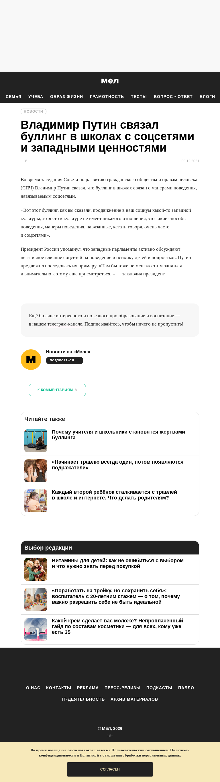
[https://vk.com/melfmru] (94, 666)
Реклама (88, 687)
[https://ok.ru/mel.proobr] (141, 666)
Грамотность (107, 96)
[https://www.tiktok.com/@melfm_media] (110, 666)
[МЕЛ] (110, 81)
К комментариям (57, 390)
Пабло (186, 687)
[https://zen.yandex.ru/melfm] (78, 666)
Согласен (110, 769)
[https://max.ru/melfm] (157, 666)
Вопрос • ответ (173, 96)
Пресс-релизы (123, 687)
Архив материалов (134, 699)
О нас (33, 687)
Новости (33, 111)
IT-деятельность (83, 699)
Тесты (139, 96)
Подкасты (159, 687)
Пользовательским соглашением (139, 750)
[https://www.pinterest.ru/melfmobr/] (126, 666)
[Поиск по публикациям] (5, 81)
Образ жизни (66, 96)
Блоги (207, 96)
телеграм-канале (65, 324)
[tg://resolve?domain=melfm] (63, 666)
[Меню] (211, 81)
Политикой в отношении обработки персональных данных (130, 755)
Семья (13, 96)
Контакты (58, 687)
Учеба (35, 96)
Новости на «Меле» (68, 351)
